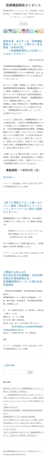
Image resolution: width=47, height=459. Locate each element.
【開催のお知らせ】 (15, 272)
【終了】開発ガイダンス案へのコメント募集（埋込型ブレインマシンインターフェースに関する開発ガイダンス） (22, 207)
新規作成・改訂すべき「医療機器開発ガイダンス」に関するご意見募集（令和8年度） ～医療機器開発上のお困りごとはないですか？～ (22, 47)
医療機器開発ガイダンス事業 (17, 186)
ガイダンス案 (17, 253)
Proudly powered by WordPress (14, 454)
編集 (5, 339)
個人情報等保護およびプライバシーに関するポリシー (22, 451)
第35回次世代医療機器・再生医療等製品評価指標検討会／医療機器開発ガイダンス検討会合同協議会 (23, 279)
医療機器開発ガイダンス (23, 5)
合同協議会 (16, 183)
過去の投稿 (9, 365)
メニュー (23, 23)
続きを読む (9, 177)
